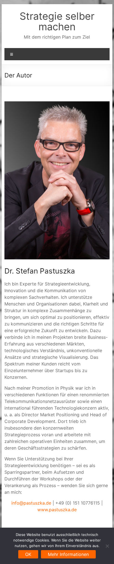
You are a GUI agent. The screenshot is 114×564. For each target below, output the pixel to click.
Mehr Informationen (68, 554)
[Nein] (107, 546)
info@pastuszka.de (31, 503)
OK (28, 554)
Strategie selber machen (57, 21)
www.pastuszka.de (57, 509)
